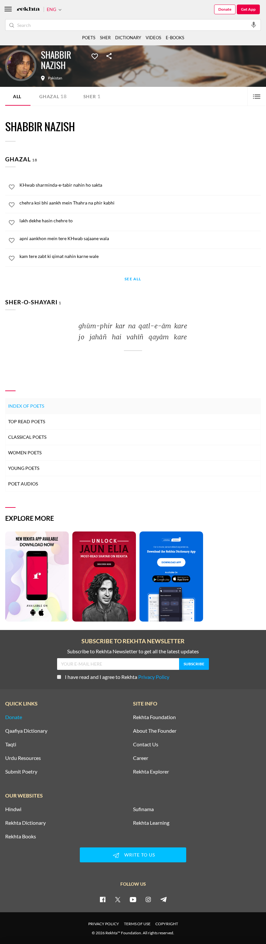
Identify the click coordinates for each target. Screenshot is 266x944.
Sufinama (143, 809)
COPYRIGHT (166, 923)
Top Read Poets (26, 421)
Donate (224, 9)
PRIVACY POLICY (103, 923)
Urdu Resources (23, 758)
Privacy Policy (153, 677)
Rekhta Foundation (154, 717)
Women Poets (25, 452)
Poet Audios (23, 483)
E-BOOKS (175, 37)
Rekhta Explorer (151, 771)
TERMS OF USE (137, 923)
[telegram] (163, 899)
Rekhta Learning (151, 822)
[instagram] (148, 899)
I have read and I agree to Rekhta (117, 677)
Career (140, 758)
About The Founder (154, 730)
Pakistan (55, 78)
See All (133, 279)
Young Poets (23, 468)
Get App (248, 9)
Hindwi (13, 809)
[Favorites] (95, 56)
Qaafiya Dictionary (26, 730)
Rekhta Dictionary (25, 822)
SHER (105, 37)
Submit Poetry (21, 771)
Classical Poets (27, 437)
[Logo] (28, 9)
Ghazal (53, 96)
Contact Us (145, 744)
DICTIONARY (128, 37)
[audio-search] (253, 24)
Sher (92, 96)
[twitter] (118, 899)
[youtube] (133, 899)
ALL (17, 96)
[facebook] (102, 899)
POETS (88, 37)
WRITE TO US (139, 854)
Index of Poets (26, 406)
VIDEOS (153, 37)
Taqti (10, 744)
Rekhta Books (20, 836)
